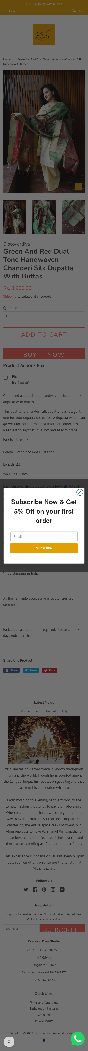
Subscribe (44, 548)
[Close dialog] (80, 492)
